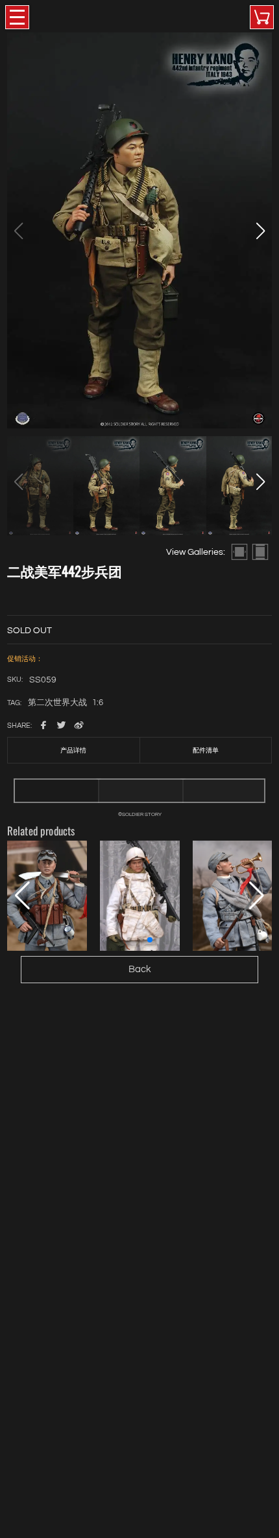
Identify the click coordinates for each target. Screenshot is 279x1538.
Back (139, 969)
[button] (260, 230)
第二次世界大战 (57, 703)
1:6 (97, 703)
